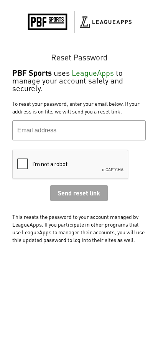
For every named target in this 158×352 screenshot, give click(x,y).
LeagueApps (93, 73)
